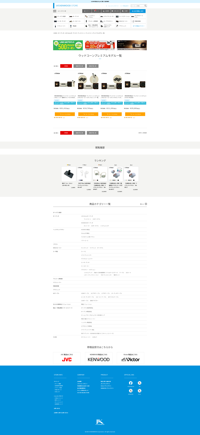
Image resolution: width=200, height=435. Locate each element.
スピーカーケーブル (101, 297)
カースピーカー (85, 266)
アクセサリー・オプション (88, 269)
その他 (55, 337)
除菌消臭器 (56, 286)
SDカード (128, 272)
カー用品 (55, 251)
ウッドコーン (81, 33)
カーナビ (83, 251)
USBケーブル (84, 300)
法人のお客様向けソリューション (62, 304)
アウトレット (56, 289)
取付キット (117, 275)
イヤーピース (84, 240)
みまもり (94, 337)
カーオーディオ (85, 262)
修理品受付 (126, 6)
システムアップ (88, 272)
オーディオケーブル (116, 293)
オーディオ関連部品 (86, 311)
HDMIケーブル (85, 293)
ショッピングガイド (113, 6)
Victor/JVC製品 (85, 233)
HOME (55, 33)
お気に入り (57, 391)
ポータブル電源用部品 (87, 308)
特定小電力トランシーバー (88, 319)
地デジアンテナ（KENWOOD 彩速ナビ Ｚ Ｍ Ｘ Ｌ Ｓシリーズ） (97, 333)
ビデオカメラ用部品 (86, 326)
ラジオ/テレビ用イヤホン (88, 237)
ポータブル (100, 248)
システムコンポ (104, 226)
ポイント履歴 (58, 383)
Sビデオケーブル (95, 293)
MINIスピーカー (57, 248)
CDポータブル (96, 219)
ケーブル (121, 272)
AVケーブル (56, 293)
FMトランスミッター (106, 275)
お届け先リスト (58, 389)
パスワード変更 (58, 387)
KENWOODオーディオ (87, 223)
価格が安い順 (79, 66)
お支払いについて (59, 398)
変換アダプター (94, 300)
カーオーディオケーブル (87, 297)
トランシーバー (57, 282)
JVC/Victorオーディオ (87, 216)
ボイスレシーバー (86, 337)
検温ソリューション (86, 304)
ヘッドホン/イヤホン (58, 229)
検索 (145, 6)
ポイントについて (59, 402)
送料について (58, 400)
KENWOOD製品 (85, 229)
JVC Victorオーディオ (71, 33)
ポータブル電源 (57, 212)
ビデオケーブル (106, 293)
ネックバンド (84, 248)
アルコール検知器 (57, 278)
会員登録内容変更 (59, 385)
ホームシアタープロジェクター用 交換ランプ (93, 315)
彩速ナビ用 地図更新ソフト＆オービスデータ (106, 272)
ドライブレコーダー (86, 255)
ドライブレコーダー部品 (87, 330)
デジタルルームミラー (87, 259)
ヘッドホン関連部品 (86, 322)
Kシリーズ (86, 226)
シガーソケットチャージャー (91, 275)
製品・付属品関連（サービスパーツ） (63, 308)
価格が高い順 (92, 66)
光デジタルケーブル (113, 297)
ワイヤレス (93, 248)
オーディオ (61, 33)
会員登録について (59, 404)
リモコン (55, 244)
